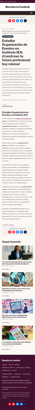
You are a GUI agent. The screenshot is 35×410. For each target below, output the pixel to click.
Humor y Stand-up (8, 367)
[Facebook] (17, 20)
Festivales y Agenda (24, 367)
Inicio (3, 29)
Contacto (17, 374)
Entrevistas (6, 370)
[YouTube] (9, 20)
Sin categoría (10, 29)
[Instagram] (13, 20)
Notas (14, 370)
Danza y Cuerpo (14, 364)
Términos (5, 377)
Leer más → (6, 269)
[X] (25, 20)
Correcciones (15, 377)
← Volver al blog (7, 225)
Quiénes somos (7, 374)
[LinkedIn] (21, 20)
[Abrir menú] (31, 13)
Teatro (4, 364)
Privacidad (26, 374)
